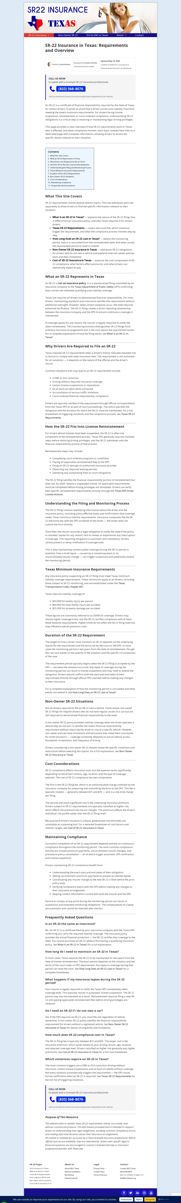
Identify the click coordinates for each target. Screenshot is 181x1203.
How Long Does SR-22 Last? (40, 1177)
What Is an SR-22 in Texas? (72, 944)
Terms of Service (100, 1175)
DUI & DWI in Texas (97, 35)
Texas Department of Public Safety (94, 286)
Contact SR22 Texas (128, 1168)
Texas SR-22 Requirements (116, 1076)
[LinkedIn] (137, 1193)
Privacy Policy (99, 1168)
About (120, 35)
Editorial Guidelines (72, 1172)
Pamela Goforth (90, 63)
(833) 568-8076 (126, 1172)
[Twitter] (130, 1193)
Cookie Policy (99, 1172)
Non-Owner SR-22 (68, 35)
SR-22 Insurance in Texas (39, 1168)
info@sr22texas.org (128, 1178)
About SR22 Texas (72, 1168)
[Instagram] (144, 1193)
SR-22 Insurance (37, 35)
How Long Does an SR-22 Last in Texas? (94, 692)
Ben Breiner (65, 64)
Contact (139, 35)
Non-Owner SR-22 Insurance (40, 1180)
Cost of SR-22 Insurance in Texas (86, 827)
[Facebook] (124, 1193)
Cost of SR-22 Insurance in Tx (40, 1183)
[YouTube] (151, 1193)
